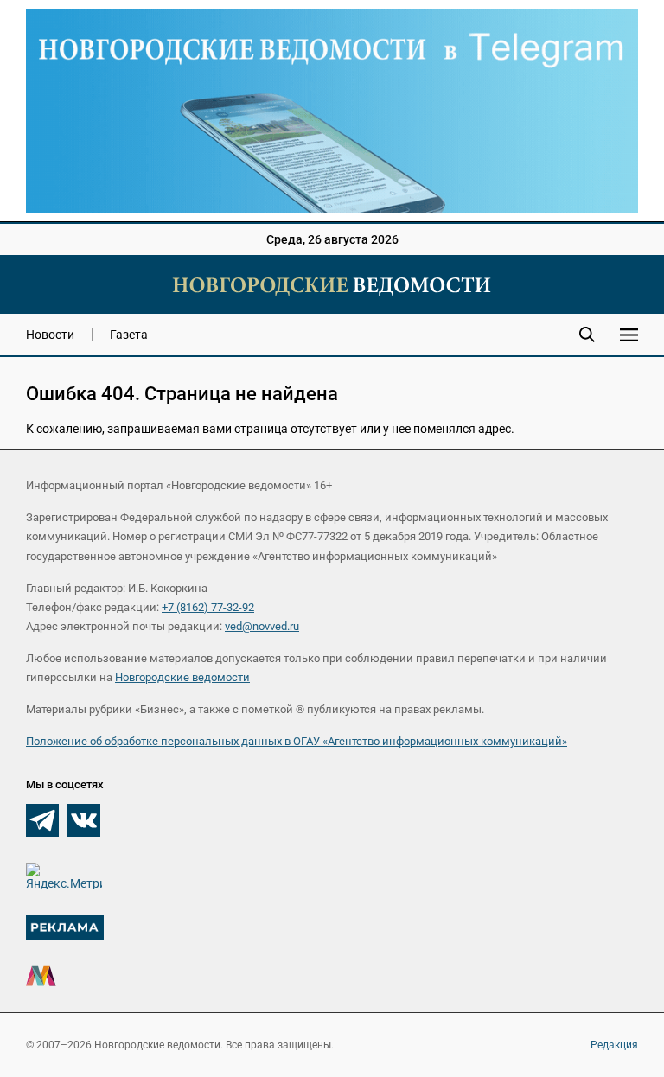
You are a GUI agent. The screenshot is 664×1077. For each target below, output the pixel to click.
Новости (50, 334)
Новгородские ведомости (182, 677)
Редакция (614, 1045)
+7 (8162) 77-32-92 (208, 607)
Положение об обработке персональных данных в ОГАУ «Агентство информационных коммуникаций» (296, 741)
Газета (129, 334)
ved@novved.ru (262, 626)
